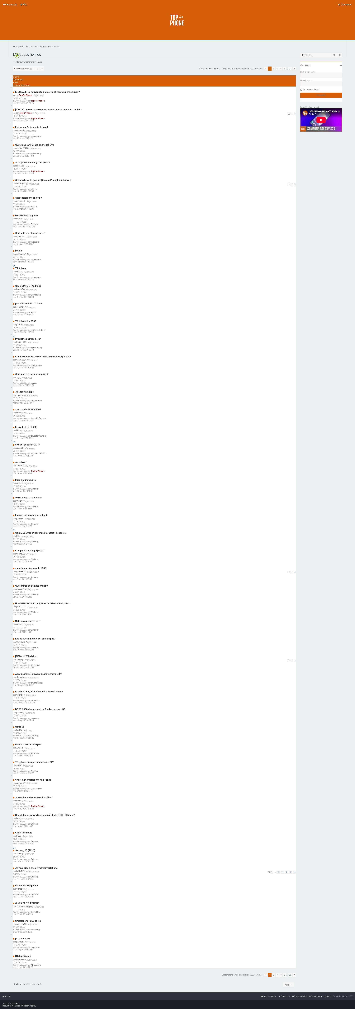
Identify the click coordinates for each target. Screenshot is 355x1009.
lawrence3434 (37, 330)
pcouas (19, 712)
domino (19, 307)
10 (278, 872)
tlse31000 (20, 360)
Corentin (20, 642)
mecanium (21, 589)
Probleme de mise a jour (28, 338)
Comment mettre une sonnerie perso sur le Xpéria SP (43, 356)
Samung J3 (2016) (25, 850)
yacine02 (20, 554)
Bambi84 (20, 289)
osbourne (35, 136)
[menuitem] (24, 4)
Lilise (18, 430)
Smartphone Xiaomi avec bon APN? (34, 797)
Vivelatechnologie (24, 906)
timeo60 (34, 912)
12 (286, 872)
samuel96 (20, 783)
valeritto (20, 695)
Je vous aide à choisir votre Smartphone (36, 868)
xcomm (34, 665)
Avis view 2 (21, 462)
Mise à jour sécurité (25, 480)
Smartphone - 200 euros (28, 920)
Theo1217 (20, 466)
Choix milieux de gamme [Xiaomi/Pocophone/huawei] (43, 180)
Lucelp (19, 818)
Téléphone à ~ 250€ (25, 321)
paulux (19, 324)
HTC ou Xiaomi (23, 956)
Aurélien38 (21, 924)
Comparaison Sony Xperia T (30, 550)
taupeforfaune (37, 418)
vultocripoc (21, 183)
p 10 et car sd (22, 938)
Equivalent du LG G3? (26, 427)
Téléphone (20, 268)
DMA (18, 836)
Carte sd (19, 726)
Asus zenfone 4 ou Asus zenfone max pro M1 (39, 674)
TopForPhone (25, 95)
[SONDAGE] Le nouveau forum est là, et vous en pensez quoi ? (47, 92)
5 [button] (284, 68)
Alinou (19, 853)
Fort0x (19, 219)
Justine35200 (22, 148)
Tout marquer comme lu (209, 68)
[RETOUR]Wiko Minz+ (26, 656)
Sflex (33, 189)
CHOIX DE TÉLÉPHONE (27, 903)
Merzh (19, 413)
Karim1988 (21, 342)
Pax (32, 312)
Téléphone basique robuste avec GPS (34, 762)
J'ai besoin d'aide (24, 391)
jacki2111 (20, 607)
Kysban (19, 166)
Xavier (19, 660)
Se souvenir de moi (311, 89)
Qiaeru (33, 1006)
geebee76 (20, 571)
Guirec (34, 824)
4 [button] (280, 68)
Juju (18, 377)
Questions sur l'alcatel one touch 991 (34, 144)
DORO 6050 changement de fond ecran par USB (40, 709)
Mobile (18, 250)
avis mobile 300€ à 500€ (28, 409)
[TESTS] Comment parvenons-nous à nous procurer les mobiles (48, 109)
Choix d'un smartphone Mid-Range (33, 779)
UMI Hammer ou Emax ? (27, 621)
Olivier (19, 272)
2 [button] (273, 68)
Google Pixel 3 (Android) (28, 286)
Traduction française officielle (15, 1006)
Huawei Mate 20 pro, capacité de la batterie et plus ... (42, 603)
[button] (265, 68)
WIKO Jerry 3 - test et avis (28, 497)
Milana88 (20, 959)
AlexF (18, 765)
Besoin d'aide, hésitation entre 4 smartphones (39, 691)
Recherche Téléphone (26, 885)
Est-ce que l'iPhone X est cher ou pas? (35, 638)
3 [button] (277, 68)
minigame (35, 365)
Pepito (19, 801)
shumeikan (21, 677)
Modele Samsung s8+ (26, 215)
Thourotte (20, 395)
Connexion (305, 65)
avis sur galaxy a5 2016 (27, 444)
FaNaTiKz (20, 871)
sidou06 (19, 448)
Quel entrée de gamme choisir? (31, 585)
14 (294, 872)
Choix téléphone (23, 832)
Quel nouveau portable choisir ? (31, 374)
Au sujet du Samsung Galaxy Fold (32, 162)
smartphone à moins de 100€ (30, 568)
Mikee (19, 536)
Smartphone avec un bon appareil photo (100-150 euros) (45, 815)
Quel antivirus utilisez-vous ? (30, 233)
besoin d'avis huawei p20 (28, 744)
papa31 (19, 518)
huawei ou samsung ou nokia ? (31, 515)
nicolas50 (20, 201)
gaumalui (20, 236)
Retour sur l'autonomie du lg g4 (31, 127)
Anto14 (19, 748)
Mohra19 (20, 130)
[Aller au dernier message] (45, 101)
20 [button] (290, 68)
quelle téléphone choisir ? (28, 197)
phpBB (16, 1003)
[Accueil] (177, 20)
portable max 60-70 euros (29, 303)
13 (290, 872)
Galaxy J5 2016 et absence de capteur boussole (40, 532)
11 (282, 872)
